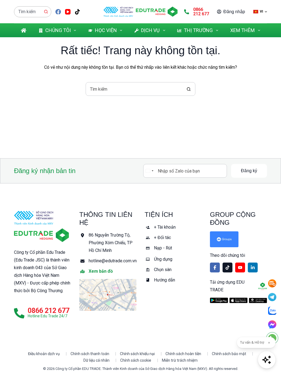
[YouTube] (68, 12)
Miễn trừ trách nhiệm (180, 360)
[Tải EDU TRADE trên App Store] (238, 300)
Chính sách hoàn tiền (183, 354)
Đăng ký (249, 170)
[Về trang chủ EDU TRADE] (157, 12)
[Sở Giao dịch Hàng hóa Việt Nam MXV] (33, 218)
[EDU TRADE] (41, 235)
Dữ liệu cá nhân (96, 360)
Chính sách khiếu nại (137, 354)
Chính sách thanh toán (90, 354)
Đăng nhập (234, 11)
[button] (260, 12)
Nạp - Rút (163, 248)
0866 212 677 (201, 11)
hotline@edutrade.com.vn (113, 260)
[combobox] (27, 11)
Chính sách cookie (135, 360)
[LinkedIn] (253, 267)
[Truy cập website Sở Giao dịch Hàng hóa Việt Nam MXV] (118, 12)
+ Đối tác (162, 237)
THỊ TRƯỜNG (198, 30)
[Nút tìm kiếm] (46, 12)
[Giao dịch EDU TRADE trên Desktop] (258, 300)
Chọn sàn (163, 269)
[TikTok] (77, 12)
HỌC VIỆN (106, 30)
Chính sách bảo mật (229, 354)
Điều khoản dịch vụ (44, 354)
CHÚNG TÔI (58, 30)
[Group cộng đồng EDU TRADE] (238, 239)
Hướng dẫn (164, 280)
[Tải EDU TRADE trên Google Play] (219, 300)
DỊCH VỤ (150, 30)
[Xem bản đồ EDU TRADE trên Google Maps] (107, 295)
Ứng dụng (163, 259)
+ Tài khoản (165, 227)
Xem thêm (242, 30)
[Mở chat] (267, 360)
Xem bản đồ (101, 271)
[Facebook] (58, 12)
